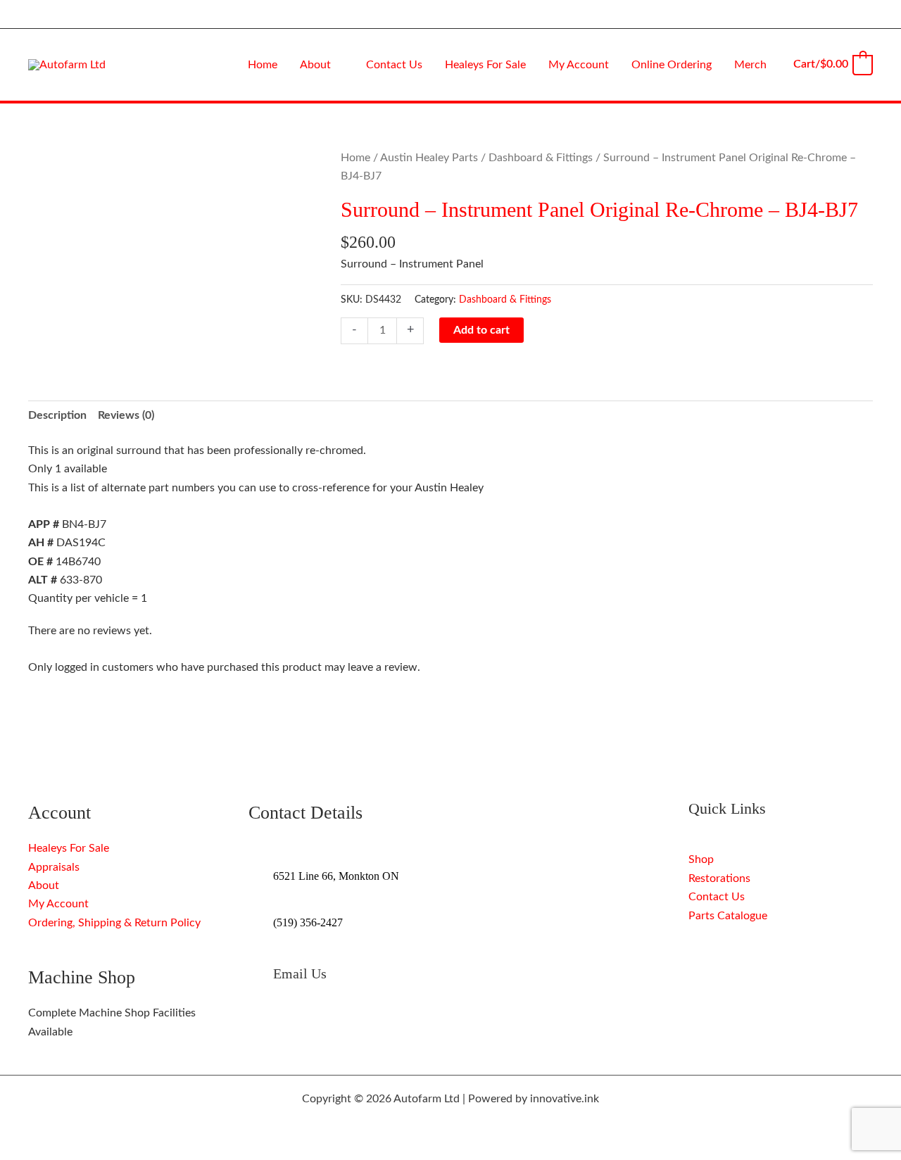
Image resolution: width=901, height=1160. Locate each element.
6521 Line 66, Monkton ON (336, 876)
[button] (337, 64)
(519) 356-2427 (308, 922)
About (43, 885)
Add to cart (481, 330)
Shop (701, 859)
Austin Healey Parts (429, 157)
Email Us (300, 973)
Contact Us (716, 896)
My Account (58, 903)
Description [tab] (57, 415)
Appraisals (54, 867)
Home (355, 157)
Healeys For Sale (68, 848)
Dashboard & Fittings (541, 157)
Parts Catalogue (727, 915)
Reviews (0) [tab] (126, 415)
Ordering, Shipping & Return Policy (114, 922)
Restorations (719, 878)
